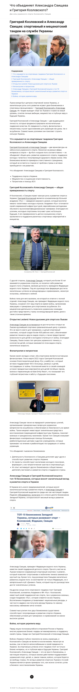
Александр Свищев (34, 281)
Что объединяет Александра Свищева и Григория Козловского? (37, 688)
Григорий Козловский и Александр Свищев (28, 147)
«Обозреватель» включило (28, 495)
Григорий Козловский (27, 198)
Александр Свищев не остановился (25, 325)
